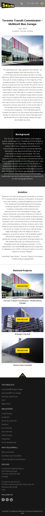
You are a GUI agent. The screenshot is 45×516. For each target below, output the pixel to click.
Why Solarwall (8, 452)
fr (37, 3)
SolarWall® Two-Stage (11, 393)
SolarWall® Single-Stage (12, 389)
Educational (7, 432)
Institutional (7, 435)
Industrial (6, 439)
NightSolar (6, 404)
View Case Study (22, 286)
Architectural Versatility (12, 456)
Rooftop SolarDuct (10, 397)
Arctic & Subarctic (9, 421)
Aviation (5, 424)
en (28, 3)
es (33, 3)
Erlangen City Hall (22, 334)
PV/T (4, 400)
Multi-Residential (9, 442)
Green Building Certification (14, 459)
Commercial (7, 428)
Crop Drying (7, 414)
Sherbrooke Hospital (22, 365)
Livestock (6, 417)
